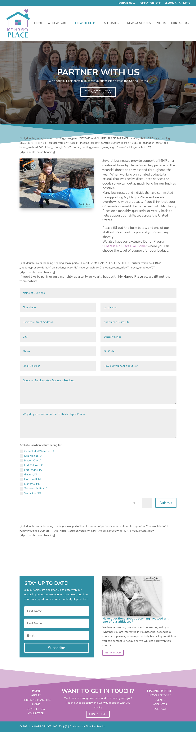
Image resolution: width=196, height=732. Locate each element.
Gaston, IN (30, 474)
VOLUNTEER (36, 713)
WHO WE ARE (56, 23)
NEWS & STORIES (139, 23)
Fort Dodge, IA (33, 470)
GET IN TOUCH (113, 652)
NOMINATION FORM (150, 3)
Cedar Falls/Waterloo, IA (39, 451)
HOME (38, 23)
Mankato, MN (32, 484)
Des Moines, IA (33, 456)
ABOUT (36, 695)
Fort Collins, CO (33, 465)
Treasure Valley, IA (35, 488)
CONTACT (160, 709)
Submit (166, 503)
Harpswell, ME (33, 479)
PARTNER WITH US (98, 72)
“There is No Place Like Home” (124, 246)
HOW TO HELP (85, 23)
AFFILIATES (111, 23)
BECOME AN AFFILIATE (177, 3)
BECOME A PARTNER (160, 691)
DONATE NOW (126, 3)
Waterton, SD (32, 493)
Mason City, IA (32, 460)
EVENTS (161, 23)
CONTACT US (180, 23)
